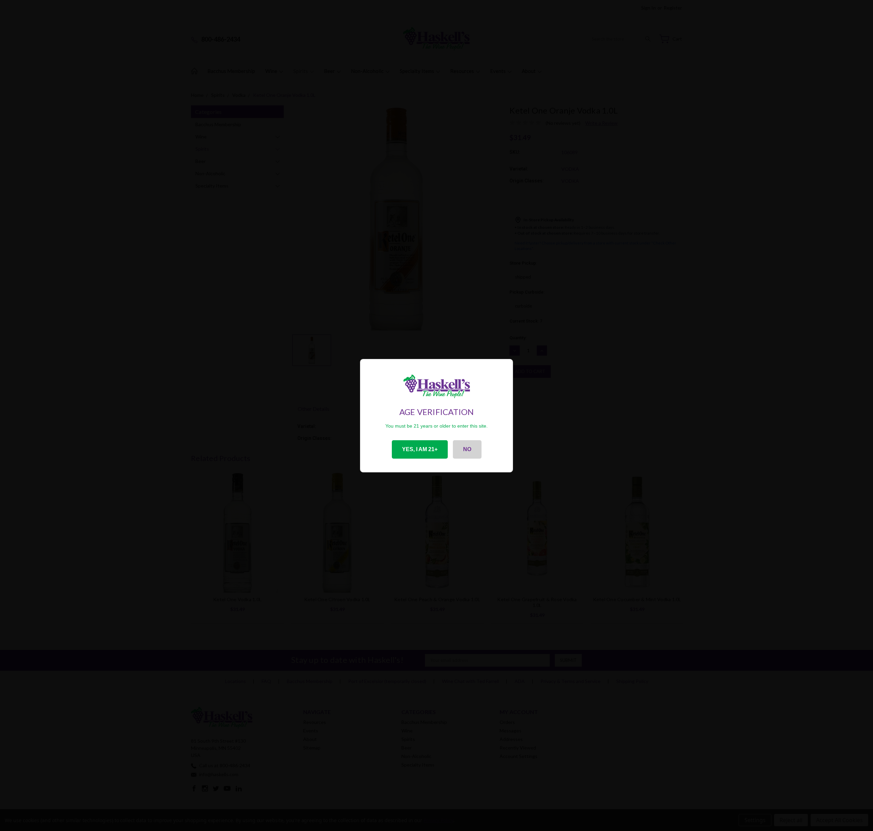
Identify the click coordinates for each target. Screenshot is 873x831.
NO (467, 449)
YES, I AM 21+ (420, 449)
